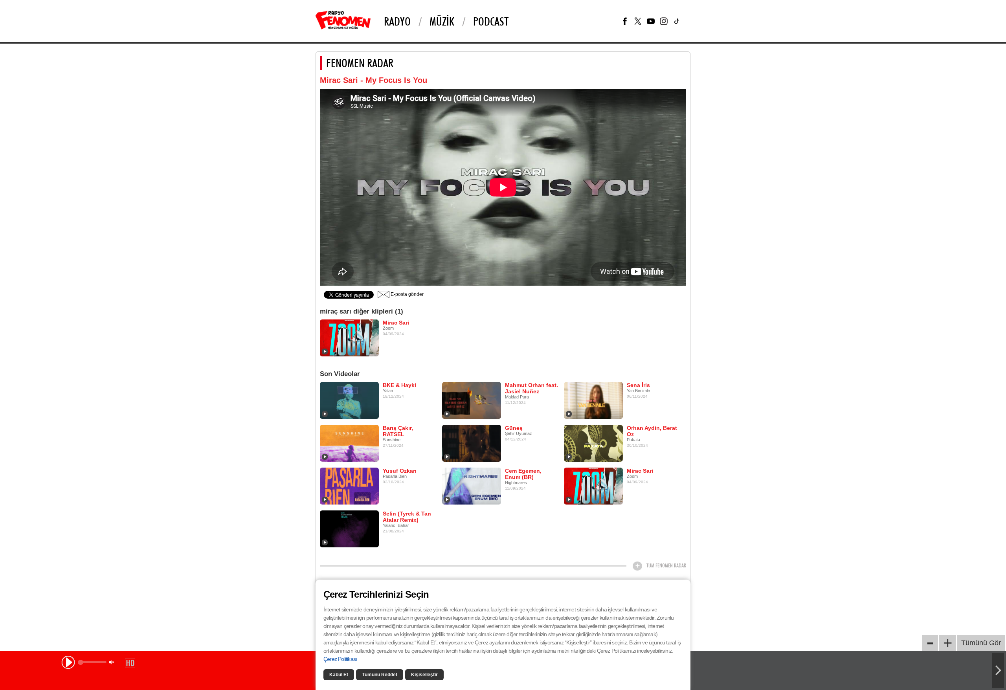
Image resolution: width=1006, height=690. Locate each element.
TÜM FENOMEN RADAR (666, 565)
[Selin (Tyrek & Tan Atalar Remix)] (349, 528)
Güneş (514, 428)
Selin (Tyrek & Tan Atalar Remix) (407, 516)
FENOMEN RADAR (359, 63)
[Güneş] (471, 443)
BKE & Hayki (399, 385)
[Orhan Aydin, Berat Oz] (593, 443)
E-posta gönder (406, 294)
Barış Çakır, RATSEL (398, 431)
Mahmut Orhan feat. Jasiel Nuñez (531, 388)
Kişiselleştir (424, 674)
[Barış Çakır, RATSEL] (349, 443)
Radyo (397, 21)
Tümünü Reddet (379, 674)
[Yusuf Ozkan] (349, 485)
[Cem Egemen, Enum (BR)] (471, 485)
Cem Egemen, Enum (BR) (523, 474)
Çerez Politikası (340, 659)
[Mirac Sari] (349, 337)
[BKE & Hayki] (349, 400)
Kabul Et (338, 674)
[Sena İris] (593, 400)
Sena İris (638, 385)
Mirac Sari (396, 322)
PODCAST (491, 21)
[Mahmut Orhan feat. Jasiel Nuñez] (471, 400)
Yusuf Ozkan (400, 471)
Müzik (442, 21)
